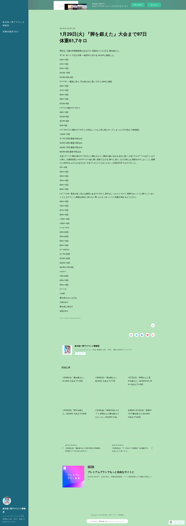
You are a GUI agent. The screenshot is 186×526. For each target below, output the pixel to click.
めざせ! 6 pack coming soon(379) (70, 318)
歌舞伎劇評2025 (11, 32)
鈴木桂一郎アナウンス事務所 (14, 24)
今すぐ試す (137, 4)
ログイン (154, 5)
